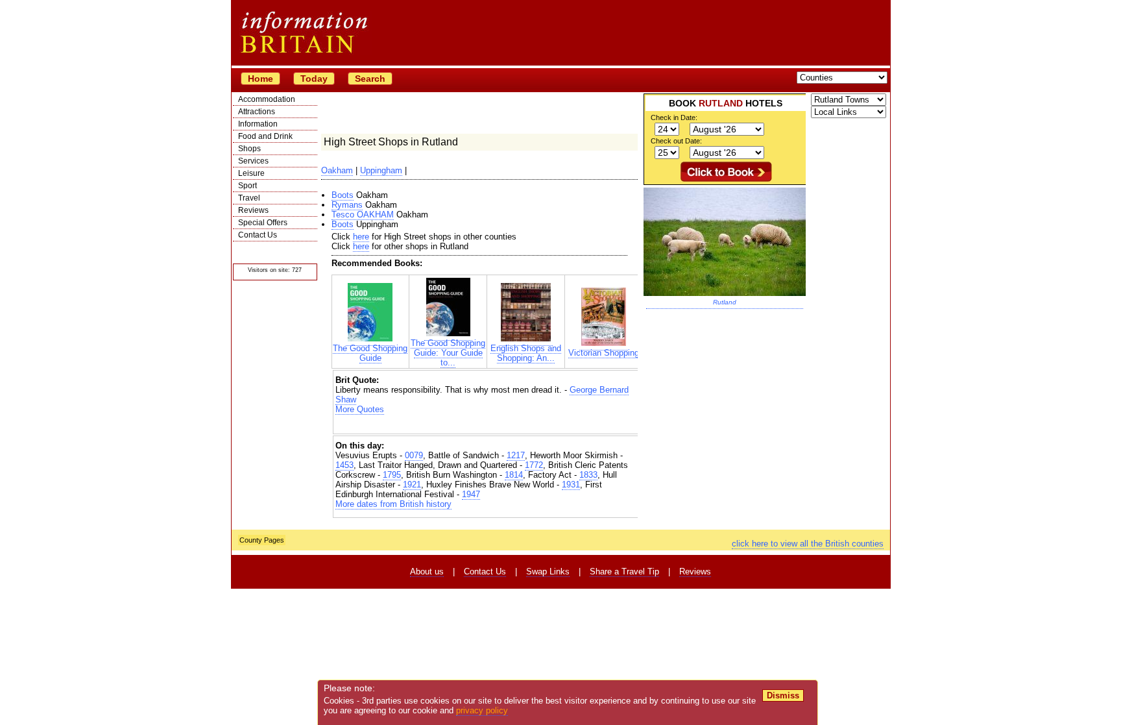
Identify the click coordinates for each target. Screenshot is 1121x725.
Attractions (256, 111)
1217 (516, 455)
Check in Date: (674, 117)
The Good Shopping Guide (370, 353)
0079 (414, 455)
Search (370, 78)
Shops (249, 148)
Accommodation (266, 99)
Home (260, 78)
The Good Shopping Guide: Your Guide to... (448, 352)
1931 (571, 484)
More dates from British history (393, 504)
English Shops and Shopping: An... (525, 353)
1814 (514, 475)
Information (258, 124)
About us (427, 571)
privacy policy (482, 710)
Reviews (253, 210)
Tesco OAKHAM (362, 214)
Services (253, 161)
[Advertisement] (487, 425)
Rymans (347, 205)
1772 (534, 465)
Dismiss (783, 695)
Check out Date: (676, 141)
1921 (412, 484)
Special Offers (262, 222)
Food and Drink (265, 136)
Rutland (724, 302)
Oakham (337, 170)
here (361, 236)
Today (314, 78)
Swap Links (548, 571)
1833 (588, 475)
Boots (342, 195)
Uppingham (381, 170)
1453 (344, 465)
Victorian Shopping (603, 353)
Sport (247, 185)
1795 (392, 475)
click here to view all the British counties (808, 543)
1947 (471, 494)
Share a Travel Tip (624, 571)
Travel (249, 198)
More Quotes (359, 409)
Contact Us (257, 235)
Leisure (251, 173)
